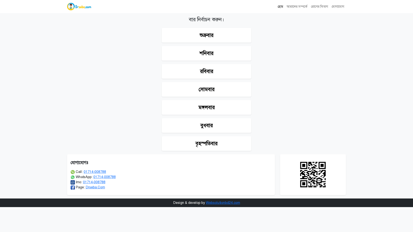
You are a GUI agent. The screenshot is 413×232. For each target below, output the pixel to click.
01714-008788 (95, 171)
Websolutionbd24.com (223, 202)
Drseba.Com (95, 187)
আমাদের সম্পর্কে (297, 6)
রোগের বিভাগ (319, 6)
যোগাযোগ (337, 6)
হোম (280, 6)
